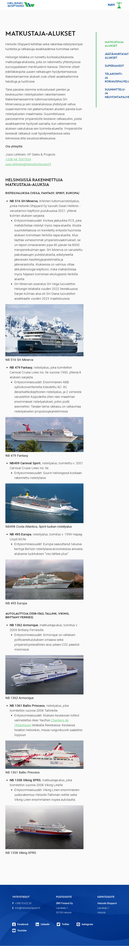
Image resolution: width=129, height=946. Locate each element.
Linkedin (45, 924)
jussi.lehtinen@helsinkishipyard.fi (28, 164)
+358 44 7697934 (18, 159)
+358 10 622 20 (23, 903)
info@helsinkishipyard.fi (27, 908)
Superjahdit (114, 66)
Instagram (87, 924)
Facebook (22, 924)
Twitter (65, 924)
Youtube (22, 931)
